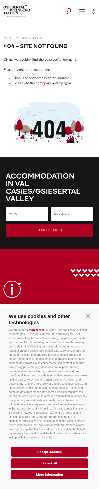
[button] (88, 315)
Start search (49, 230)
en (93, 10)
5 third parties (35, 330)
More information (49, 474)
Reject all (49, 463)
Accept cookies (49, 452)
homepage (43, 83)
